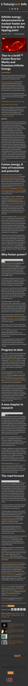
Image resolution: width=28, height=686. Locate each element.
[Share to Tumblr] (21, 609)
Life (8, 616)
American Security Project (12, 261)
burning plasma (17, 457)
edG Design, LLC (16, 663)
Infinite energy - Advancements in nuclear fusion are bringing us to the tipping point (13, 23)
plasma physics (13, 360)
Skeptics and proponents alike (17, 205)
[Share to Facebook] (15, 609)
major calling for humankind (9, 245)
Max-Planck (21, 34)
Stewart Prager (5, 586)
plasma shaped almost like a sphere (16, 551)
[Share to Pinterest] (24, 609)
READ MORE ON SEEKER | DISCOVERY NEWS (12, 101)
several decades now (8, 82)
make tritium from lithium (14, 318)
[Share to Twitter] (12, 609)
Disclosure (17, 673)
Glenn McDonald (5, 72)
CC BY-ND (22, 261)
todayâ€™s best (20, 529)
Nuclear (13, 613)
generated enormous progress (16, 198)
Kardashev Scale (16, 615)
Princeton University (21, 590)
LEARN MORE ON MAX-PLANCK (9, 104)
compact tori (7, 556)
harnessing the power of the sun (10, 176)
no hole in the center (18, 549)
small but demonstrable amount (15, 203)
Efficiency (8, 615)
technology (11, 606)
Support (10, 673)
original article (18, 600)
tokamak (6, 438)
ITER (6, 415)
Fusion (17, 613)
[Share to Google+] (18, 609)
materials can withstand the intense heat (15, 380)
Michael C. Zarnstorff (9, 591)
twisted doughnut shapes (8, 518)
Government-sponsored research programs (13, 562)
